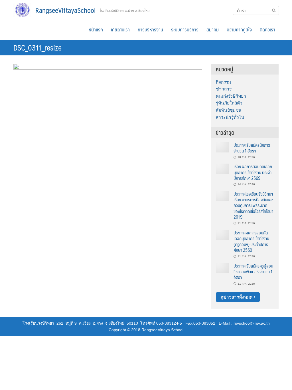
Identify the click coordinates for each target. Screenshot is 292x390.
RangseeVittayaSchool (65, 10)
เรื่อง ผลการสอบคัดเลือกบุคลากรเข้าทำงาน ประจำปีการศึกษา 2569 (253, 172)
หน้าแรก (96, 29)
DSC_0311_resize (37, 47)
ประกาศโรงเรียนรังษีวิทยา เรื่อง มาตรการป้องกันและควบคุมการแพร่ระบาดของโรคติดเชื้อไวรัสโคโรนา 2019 (253, 205)
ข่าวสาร (224, 89)
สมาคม (212, 29)
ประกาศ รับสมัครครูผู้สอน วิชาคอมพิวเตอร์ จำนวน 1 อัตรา (253, 271)
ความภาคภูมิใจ (239, 29)
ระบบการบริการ (184, 29)
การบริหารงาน (150, 29)
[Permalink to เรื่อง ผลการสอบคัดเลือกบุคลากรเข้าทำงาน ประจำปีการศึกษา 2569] (222, 168)
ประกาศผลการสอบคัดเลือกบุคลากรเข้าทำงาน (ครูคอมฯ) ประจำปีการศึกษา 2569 (251, 241)
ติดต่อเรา (267, 29)
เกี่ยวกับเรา (120, 29)
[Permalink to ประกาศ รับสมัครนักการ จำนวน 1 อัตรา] (222, 146)
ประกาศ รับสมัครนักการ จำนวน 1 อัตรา (252, 147)
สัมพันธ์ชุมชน (229, 110)
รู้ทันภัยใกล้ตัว (229, 102)
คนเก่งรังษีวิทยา (231, 96)
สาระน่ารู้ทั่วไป (230, 117)
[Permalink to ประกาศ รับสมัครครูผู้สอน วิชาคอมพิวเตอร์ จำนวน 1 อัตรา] (222, 267)
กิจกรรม (223, 82)
